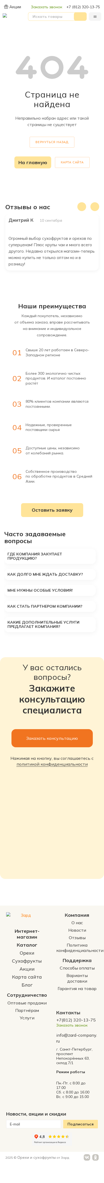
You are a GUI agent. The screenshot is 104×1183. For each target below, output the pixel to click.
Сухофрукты (27, 961)
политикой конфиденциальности (52, 764)
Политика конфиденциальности (79, 947)
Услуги (27, 1017)
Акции (15, 6)
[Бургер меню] (95, 17)
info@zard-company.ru (76, 1038)
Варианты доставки (77, 978)
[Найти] (80, 16)
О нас (77, 922)
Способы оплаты (77, 968)
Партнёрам (27, 1010)
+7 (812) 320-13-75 (83, 7)
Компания (77, 915)
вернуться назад (52, 142)
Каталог (27, 945)
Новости (77, 930)
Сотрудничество (27, 995)
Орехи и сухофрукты (36, 1157)
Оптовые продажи (27, 1003)
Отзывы (77, 937)
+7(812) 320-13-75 (76, 1020)
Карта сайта (72, 162)
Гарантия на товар (77, 988)
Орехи (27, 953)
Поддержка (77, 960)
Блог (27, 985)
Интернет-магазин (27, 934)
